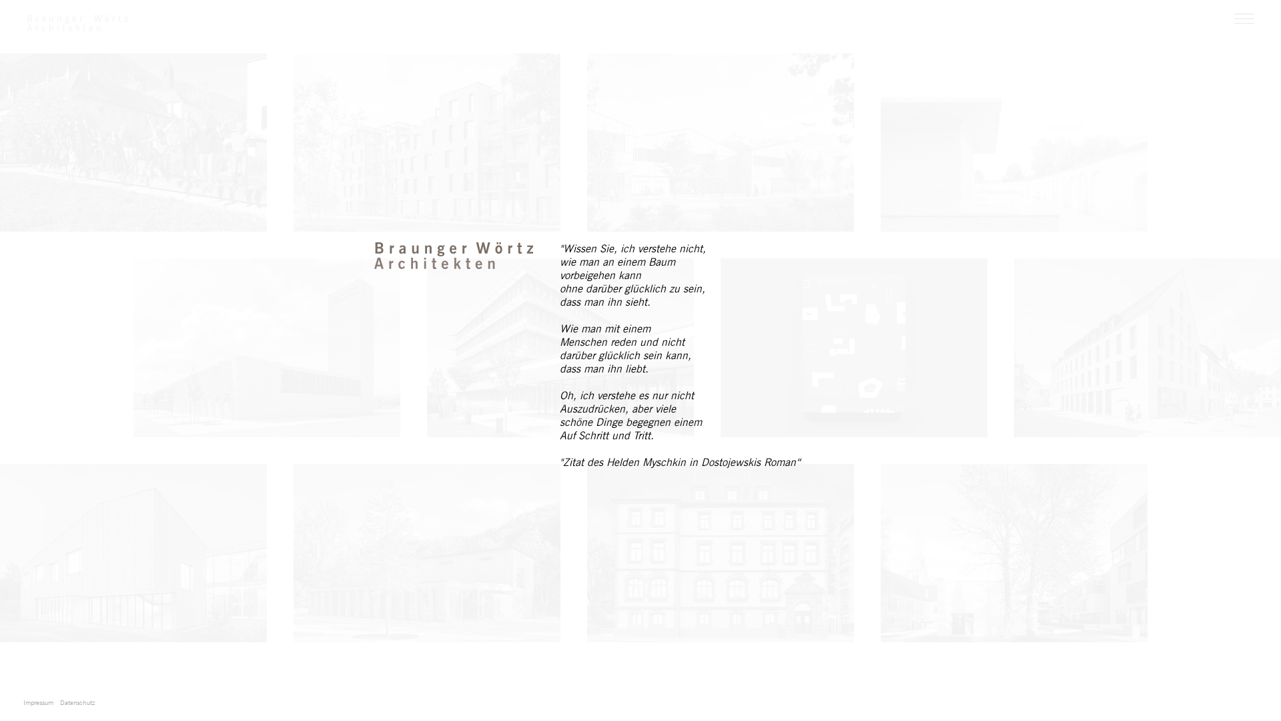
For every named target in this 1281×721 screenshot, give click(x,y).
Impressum (38, 702)
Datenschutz (77, 702)
